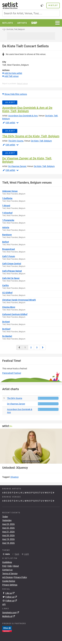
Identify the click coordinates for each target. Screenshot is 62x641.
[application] (31, 446)
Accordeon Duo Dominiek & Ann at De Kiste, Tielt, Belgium (27, 109)
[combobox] (31, 13)
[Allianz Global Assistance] (7, 629)
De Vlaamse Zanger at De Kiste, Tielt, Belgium (27, 159)
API (4, 604)
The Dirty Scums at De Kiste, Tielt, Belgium (30, 136)
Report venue (22, 84)
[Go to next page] (43, 347)
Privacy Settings (9, 585)
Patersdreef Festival (11, 373)
